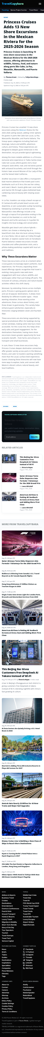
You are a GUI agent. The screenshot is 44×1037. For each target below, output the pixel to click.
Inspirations (6, 963)
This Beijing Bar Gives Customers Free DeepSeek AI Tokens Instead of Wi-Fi (29, 461)
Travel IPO (27, 914)
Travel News (33, 10)
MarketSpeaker (29, 993)
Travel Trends (28, 909)
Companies (6, 968)
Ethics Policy (6, 1001)
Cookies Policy (7, 1006)
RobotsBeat (27, 995)
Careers (5, 990)
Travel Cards (28, 911)
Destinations (6, 903)
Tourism (5, 933)
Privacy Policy (7, 1009)
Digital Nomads (28, 925)
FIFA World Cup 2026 (31, 903)
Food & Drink (6, 911)
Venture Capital (8, 941)
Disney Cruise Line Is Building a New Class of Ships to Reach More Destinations (21, 842)
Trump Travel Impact (31, 906)
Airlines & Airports (8, 895)
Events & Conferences (10, 909)
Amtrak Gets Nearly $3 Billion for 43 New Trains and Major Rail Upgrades (20, 804)
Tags (4, 976)
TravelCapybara (29, 998)
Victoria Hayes (27, 467)
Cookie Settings (8, 1003)
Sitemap (5, 995)
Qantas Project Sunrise (19, 10)
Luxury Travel (7, 919)
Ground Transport (8, 914)
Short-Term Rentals (9, 925)
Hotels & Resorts (8, 917)
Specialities (6, 965)
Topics (25, 892)
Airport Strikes (28, 922)
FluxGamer (27, 990)
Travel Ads (27, 898)
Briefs (4, 952)
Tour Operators (7, 930)
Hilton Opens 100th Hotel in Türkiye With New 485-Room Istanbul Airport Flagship (20, 876)
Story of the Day (8, 927)
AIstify (25, 985)
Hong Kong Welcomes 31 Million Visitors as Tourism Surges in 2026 (19, 585)
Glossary (5, 974)
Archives (5, 998)
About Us (5, 985)
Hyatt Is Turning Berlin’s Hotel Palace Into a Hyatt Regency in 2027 (19, 854)
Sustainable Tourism (30, 917)
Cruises (5, 406)
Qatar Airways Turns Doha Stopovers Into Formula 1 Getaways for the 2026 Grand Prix (30, 479)
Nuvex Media (23, 1021)
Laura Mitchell (27, 486)
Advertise (5, 993)
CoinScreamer (28, 987)
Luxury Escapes (29, 919)
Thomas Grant (11, 77)
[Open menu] (40, 4)
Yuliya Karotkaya (31, 77)
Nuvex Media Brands (30, 981)
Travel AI (26, 900)
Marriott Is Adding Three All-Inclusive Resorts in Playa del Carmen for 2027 (21, 767)
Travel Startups (7, 936)
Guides (4, 957)
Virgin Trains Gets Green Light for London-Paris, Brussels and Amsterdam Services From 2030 (21, 595)
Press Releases (7, 971)
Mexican (22, 130)
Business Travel (8, 898)
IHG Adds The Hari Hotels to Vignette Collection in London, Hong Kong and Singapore (22, 865)
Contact (5, 987)
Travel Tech (6, 938)
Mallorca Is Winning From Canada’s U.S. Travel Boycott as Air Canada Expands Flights (20, 574)
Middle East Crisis (29, 895)
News (6, 17)
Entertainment (7, 906)
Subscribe (34, 437)
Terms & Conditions (9, 1011)
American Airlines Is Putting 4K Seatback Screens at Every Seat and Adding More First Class (29, 500)
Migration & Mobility (9, 922)
